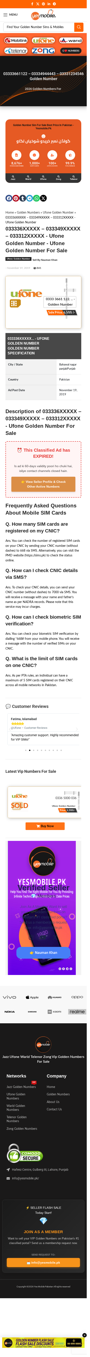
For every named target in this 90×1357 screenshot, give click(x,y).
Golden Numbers (28, 212)
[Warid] (28, 176)
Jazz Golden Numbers (21, 1086)
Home (9, 212)
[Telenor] (74, 176)
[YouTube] (43, 937)
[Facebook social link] (32, 4)
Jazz (13, 179)
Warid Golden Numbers (16, 1107)
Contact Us (54, 1109)
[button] (8, 198)
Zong (58, 179)
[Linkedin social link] (49, 4)
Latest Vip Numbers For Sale (30, 771)
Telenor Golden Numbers (17, 1119)
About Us (53, 1102)
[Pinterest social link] (43, 4)
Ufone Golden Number (58, 212)
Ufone (43, 179)
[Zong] (58, 176)
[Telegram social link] (54, 4)
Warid (28, 179)
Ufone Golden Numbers (16, 1096)
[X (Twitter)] (55, 937)
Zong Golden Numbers (22, 1128)
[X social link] (38, 4)
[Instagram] (31, 937)
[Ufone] (43, 176)
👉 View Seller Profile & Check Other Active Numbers (43, 484)
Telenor (74, 179)
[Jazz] (13, 176)
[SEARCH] (78, 27)
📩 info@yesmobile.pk (43, 1262)
